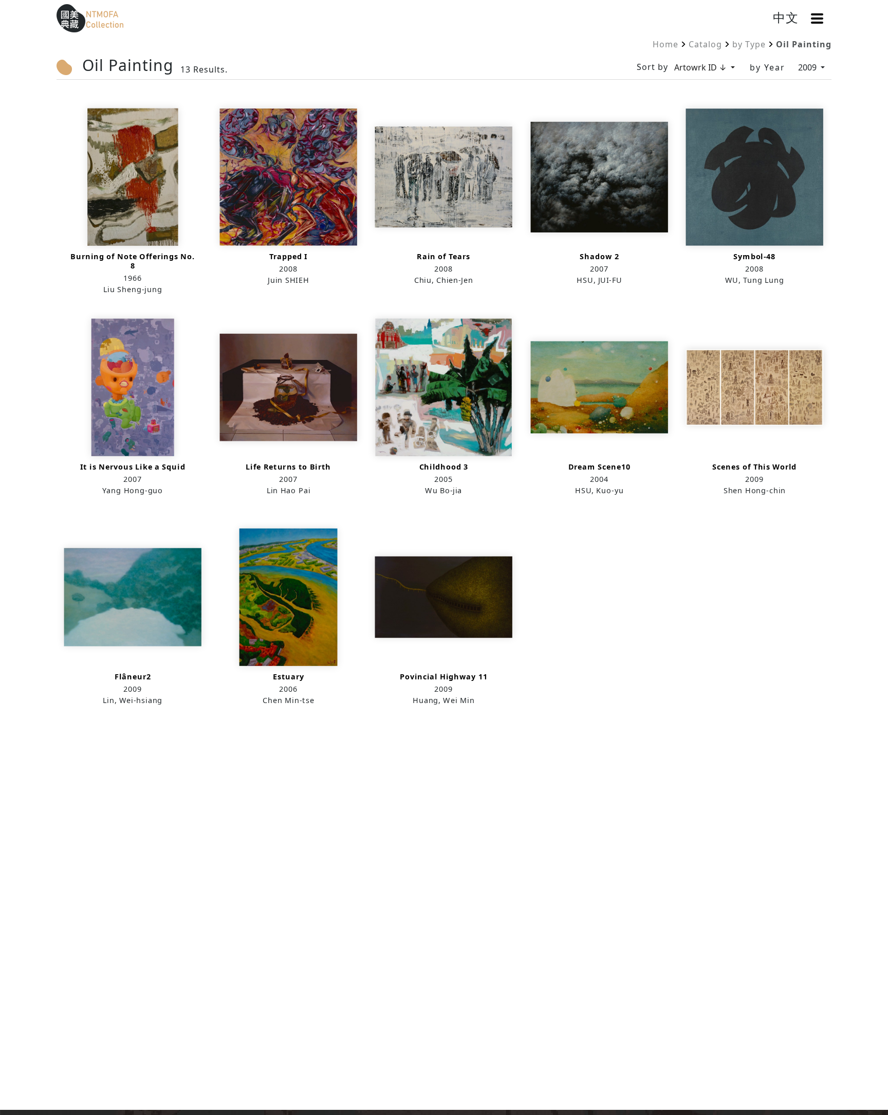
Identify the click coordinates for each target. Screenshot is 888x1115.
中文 (786, 17)
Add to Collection (132, 200)
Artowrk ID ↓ (701, 67)
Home (665, 44)
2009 (808, 67)
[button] (817, 18)
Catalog (705, 44)
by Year (767, 67)
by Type (749, 44)
